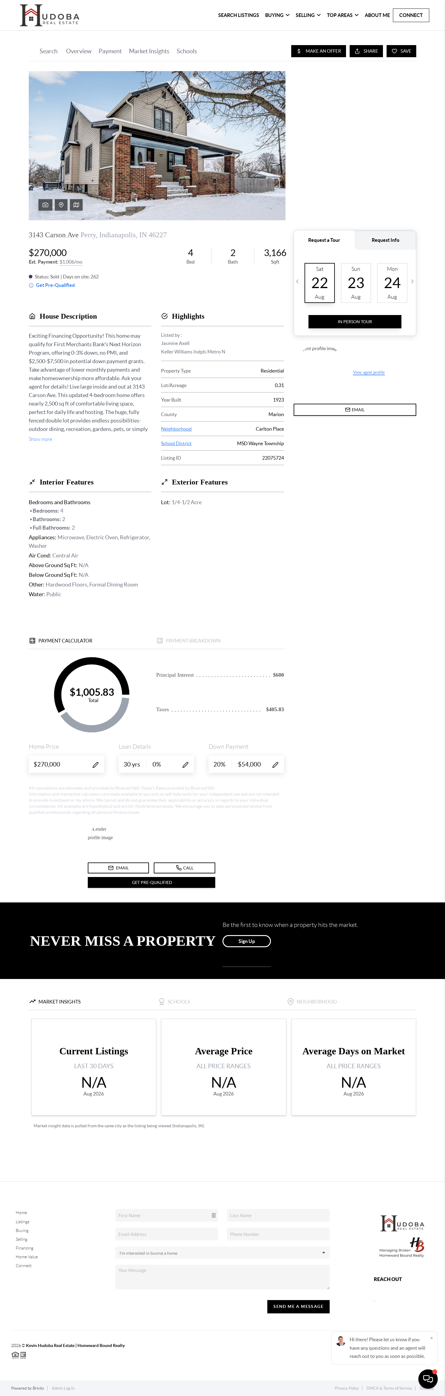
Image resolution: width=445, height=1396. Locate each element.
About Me (377, 15)
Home (21, 1212)
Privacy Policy (347, 1388)
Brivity (38, 1388)
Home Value (27, 1256)
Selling (305, 15)
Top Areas (340, 15)
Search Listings (238, 15)
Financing (24, 1248)
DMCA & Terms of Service (389, 1388)
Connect (411, 15)
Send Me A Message (298, 1306)
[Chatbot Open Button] (428, 1379)
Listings (22, 1221)
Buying (274, 15)
